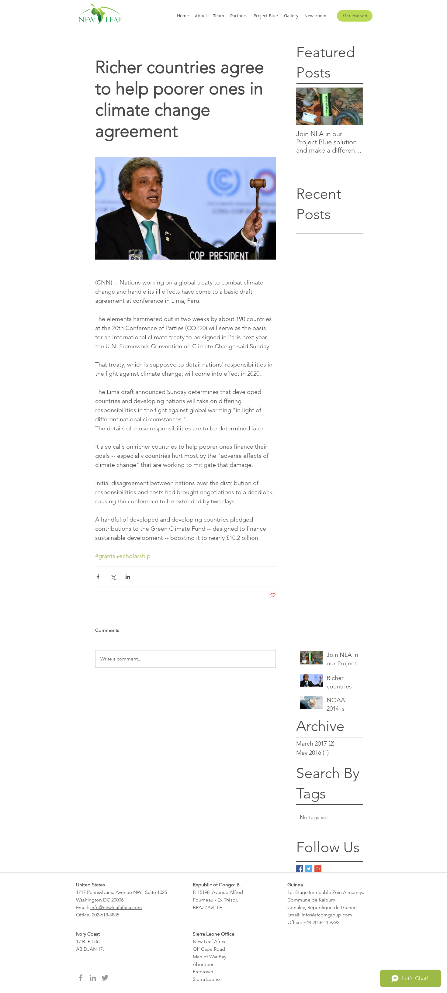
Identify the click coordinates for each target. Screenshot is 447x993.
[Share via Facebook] (98, 577)
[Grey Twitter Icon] (104, 977)
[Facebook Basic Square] (299, 868)
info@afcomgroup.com (327, 915)
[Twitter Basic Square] (308, 868)
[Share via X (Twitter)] (113, 577)
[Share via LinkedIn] (128, 577)
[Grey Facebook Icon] (80, 977)
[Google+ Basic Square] (317, 868)
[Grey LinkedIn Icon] (92, 977)
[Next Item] (353, 106)
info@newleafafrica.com (116, 907)
